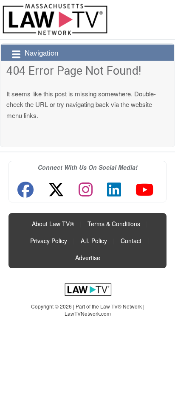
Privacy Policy (48, 240)
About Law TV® (53, 223)
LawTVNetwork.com (88, 313)
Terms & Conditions (114, 223)
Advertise (87, 257)
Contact (131, 240)
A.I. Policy (94, 240)
